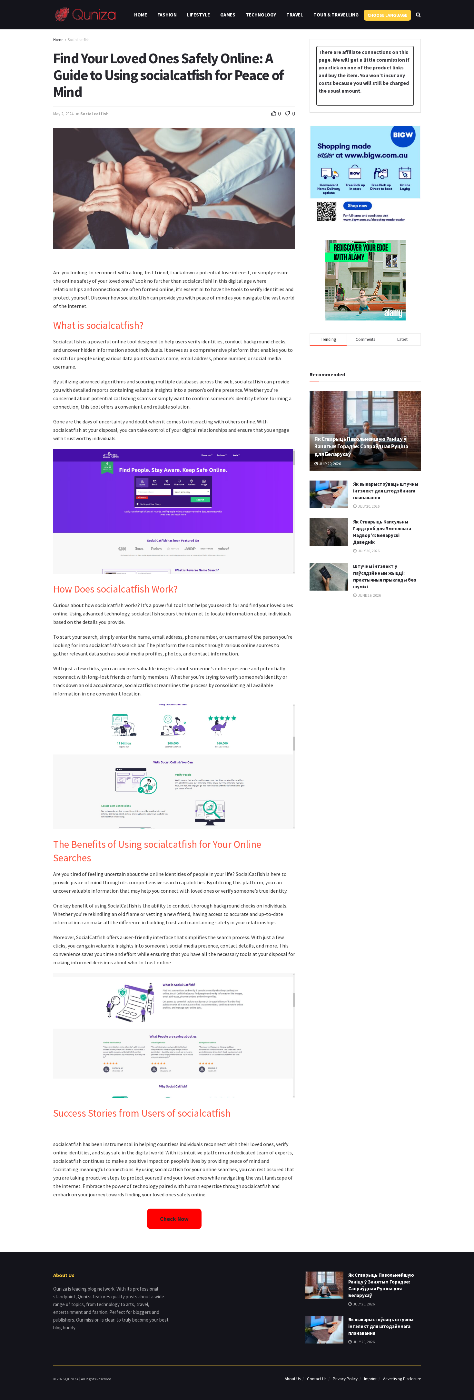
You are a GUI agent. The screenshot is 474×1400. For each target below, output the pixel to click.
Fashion (167, 15)
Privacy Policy (345, 1379)
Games (227, 15)
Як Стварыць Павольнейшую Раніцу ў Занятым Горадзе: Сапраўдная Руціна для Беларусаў (361, 446)
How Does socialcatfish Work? (115, 589)
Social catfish (79, 39)
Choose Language (387, 15)
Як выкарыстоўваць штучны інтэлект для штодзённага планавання (385, 491)
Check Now (174, 1218)
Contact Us (316, 1379)
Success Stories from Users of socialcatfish (142, 1113)
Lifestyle (198, 15)
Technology (261, 15)
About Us (293, 1379)
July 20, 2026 (330, 463)
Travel (294, 15)
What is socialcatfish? (98, 325)
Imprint (370, 1379)
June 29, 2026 (369, 595)
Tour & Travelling (336, 15)
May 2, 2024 (63, 114)
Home (140, 15)
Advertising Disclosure (402, 1379)
